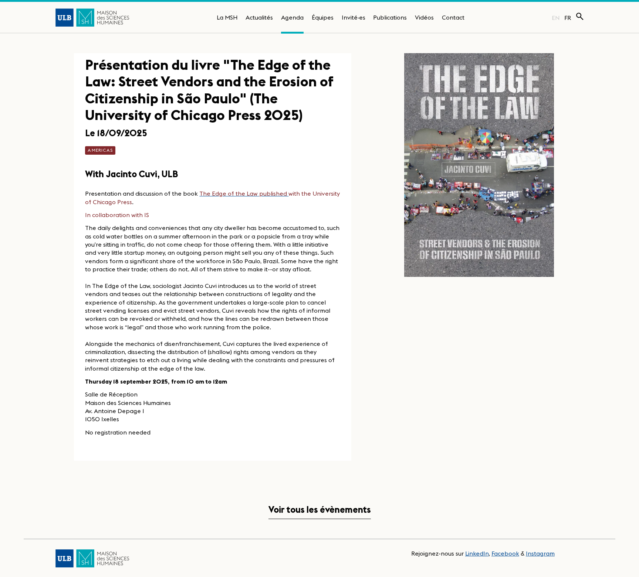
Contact (453, 17)
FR (567, 17)
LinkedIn (477, 553)
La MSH (227, 17)
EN (555, 17)
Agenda (292, 17)
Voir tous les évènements (319, 509)
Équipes (323, 17)
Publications (390, 17)
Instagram (540, 553)
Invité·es (353, 17)
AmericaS (100, 150)
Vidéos (424, 17)
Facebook (505, 553)
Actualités (259, 17)
